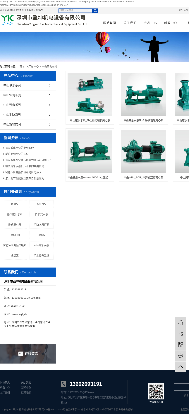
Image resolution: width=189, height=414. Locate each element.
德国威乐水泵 (15, 214)
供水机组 (15, 234)
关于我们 (130, 23)
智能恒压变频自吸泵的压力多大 (23, 172)
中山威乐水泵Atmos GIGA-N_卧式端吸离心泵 (90, 177)
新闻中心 (170, 23)
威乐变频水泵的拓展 (17, 153)
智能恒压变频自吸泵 (14, 245)
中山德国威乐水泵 (109, 409)
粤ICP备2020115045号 (53, 409)
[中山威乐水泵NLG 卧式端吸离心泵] (143, 94)
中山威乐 (81, 409)
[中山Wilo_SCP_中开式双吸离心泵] (143, 151)
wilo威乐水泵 (41, 245)
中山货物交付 (12, 124)
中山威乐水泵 (92, 409)
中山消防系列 (12, 114)
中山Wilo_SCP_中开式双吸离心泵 (143, 177)
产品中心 (150, 23)
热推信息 (183, 10)
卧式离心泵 (14, 224)
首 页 (22, 66)
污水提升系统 (41, 255)
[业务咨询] (180, 322)
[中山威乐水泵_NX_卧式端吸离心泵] (90, 94)
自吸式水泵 (41, 214)
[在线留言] (180, 355)
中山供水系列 (12, 85)
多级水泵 (41, 203)
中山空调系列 (49, 66)
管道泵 (15, 203)
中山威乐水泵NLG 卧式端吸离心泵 (143, 120)
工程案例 (5, 392)
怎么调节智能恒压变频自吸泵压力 (24, 178)
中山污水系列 (12, 104)
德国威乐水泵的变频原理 (19, 147)
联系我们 (26, 392)
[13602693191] (180, 333)
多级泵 (15, 255)
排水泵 (41, 234)
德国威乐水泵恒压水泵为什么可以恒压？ (28, 159)
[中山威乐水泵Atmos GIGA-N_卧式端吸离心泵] (90, 151)
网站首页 (109, 23)
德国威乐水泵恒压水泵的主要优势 (24, 166)
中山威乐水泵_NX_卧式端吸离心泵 (90, 120)
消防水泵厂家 (41, 224)
